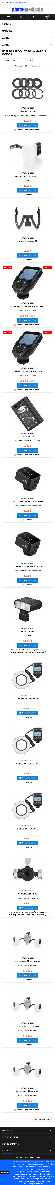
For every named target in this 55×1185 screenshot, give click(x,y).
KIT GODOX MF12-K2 (27, 893)
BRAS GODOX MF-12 (27, 241)
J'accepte (5, 1173)
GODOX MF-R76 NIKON (27, 698)
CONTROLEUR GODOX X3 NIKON (27, 566)
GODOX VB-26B (27, 436)
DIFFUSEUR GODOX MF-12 (27, 176)
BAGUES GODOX (27, 111)
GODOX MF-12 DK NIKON (27, 1026)
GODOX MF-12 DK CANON (27, 961)
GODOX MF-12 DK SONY (27, 1091)
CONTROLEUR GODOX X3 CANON (27, 501)
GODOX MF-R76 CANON (27, 763)
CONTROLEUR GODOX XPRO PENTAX (27, 306)
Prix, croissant (17, 60)
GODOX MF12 (27, 631)
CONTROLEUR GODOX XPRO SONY (27, 371)
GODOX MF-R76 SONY (27, 828)
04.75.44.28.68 (19, 2)
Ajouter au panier (27, 125)
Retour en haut (43, 1119)
